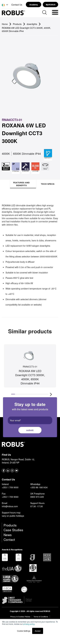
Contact (9, 539)
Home (5, 24)
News (8, 534)
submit (30, 430)
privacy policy (28, 624)
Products (10, 525)
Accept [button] (37, 631)
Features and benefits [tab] (21, 184)
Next (51, 394)
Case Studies (13, 530)
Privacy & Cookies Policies (20, 616)
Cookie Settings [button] (23, 631)
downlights (32, 24)
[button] (5, 4)
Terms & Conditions (41, 616)
